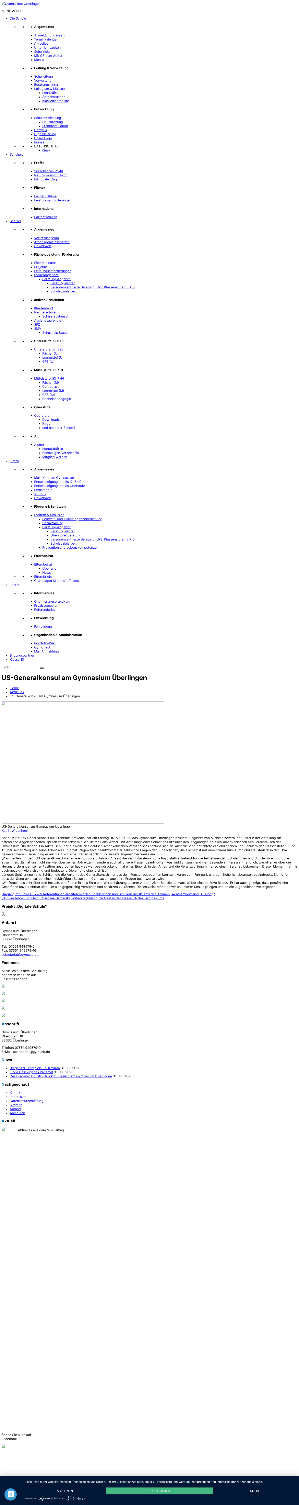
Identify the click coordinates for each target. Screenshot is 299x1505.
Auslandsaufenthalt (48, 320)
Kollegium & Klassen (49, 89)
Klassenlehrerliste (55, 101)
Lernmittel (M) (53, 391)
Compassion (51, 386)
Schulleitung (43, 76)
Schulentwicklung (47, 118)
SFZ (37, 324)
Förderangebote (46, 275)
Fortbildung (43, 626)
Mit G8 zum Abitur (48, 56)
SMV (37, 328)
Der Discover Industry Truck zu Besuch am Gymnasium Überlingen (61, 1076)
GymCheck (42, 647)
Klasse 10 (17, 659)
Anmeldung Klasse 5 (49, 35)
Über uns (49, 568)
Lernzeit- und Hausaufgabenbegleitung (72, 519)
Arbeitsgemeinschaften (52, 242)
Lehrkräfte (50, 93)
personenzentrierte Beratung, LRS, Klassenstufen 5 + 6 (92, 287)
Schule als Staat (54, 333)
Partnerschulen (45, 217)
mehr (254, 1491)
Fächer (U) (50, 353)
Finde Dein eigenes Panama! (31, 1072)
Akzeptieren (160, 1491)
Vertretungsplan (46, 238)
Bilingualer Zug (45, 179)
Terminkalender (46, 39)
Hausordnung (52, 122)
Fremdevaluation (55, 126)
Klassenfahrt (43, 308)
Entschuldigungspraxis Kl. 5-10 (57, 482)
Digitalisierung (45, 134)
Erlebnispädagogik (56, 399)
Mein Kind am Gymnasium (54, 478)
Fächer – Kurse (45, 196)
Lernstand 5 (43, 490)
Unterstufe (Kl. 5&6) (49, 349)
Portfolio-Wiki (45, 643)
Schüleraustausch (55, 316)
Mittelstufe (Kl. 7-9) (49, 378)
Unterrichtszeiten (47, 47)
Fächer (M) (50, 382)
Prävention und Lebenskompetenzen (70, 547)
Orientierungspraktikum (52, 601)
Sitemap (16, 1105)
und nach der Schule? (58, 428)
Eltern (14, 461)
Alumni (39, 445)
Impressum (18, 1097)
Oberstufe (41, 415)
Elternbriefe (43, 577)
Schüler (15, 221)
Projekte (40, 267)
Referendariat (44, 609)
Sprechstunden (53, 97)
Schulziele (42, 51)
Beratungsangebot (56, 279)
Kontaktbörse (52, 449)
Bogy (46, 424)
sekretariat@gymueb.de (20, 954)
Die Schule (18, 18)
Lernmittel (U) (53, 357)
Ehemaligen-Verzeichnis (60, 453)
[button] (11, 11)
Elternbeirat (43, 564)
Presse (39, 142)
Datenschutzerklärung (27, 1101)
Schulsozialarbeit (63, 291)
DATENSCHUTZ (46, 146)
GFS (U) (48, 361)
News (46, 572)
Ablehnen (65, 1491)
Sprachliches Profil (48, 171)
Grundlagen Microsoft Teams (56, 581)
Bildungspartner (22, 655)
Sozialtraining (52, 523)
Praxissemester (46, 605)
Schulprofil (18, 154)
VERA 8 (40, 494)
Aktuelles (41, 43)
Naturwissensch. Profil (51, 175)
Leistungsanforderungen (52, 200)
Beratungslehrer (46, 84)
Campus (40, 130)
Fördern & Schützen (49, 515)
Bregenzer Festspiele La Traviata (35, 1068)
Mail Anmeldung (46, 651)
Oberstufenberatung (65, 535)
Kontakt (16, 1093)
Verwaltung (42, 80)
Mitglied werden (54, 457)
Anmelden (17, 1113)
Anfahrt (15, 1109)
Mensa (39, 60)
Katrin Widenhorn (15, 830)
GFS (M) (48, 395)
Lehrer (15, 585)
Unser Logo (43, 138)
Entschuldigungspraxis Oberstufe (59, 486)
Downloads (42, 246)
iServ (46, 150)
